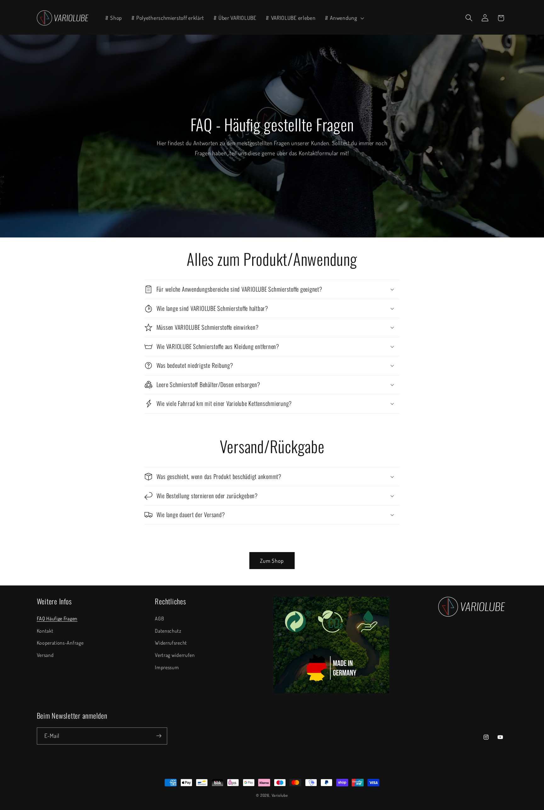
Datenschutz (168, 630)
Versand (45, 655)
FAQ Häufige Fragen (57, 618)
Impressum (167, 667)
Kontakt (45, 630)
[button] (343, 18)
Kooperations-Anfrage (60, 642)
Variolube (280, 795)
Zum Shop (272, 560)
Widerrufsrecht (171, 642)
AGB (159, 618)
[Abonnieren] (159, 735)
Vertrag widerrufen (175, 655)
